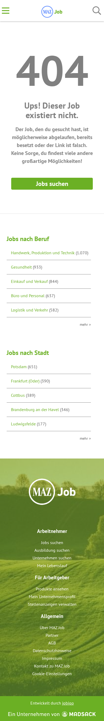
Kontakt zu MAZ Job (52, 666)
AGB (52, 643)
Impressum (52, 658)
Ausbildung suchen (52, 550)
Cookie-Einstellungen (52, 673)
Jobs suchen (52, 184)
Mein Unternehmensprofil (52, 596)
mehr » (85, 324)
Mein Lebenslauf (52, 565)
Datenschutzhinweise (52, 650)
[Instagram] (57, 516)
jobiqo (68, 703)
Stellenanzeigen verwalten (52, 604)
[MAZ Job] (52, 11)
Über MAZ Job (52, 627)
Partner (52, 635)
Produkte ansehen (52, 588)
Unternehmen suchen (52, 557)
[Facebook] (48, 516)
